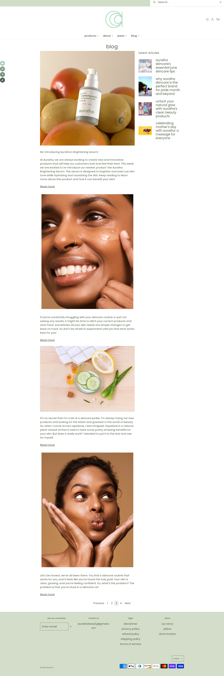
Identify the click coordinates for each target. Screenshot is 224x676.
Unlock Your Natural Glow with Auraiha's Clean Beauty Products (166, 108)
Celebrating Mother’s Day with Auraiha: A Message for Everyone (167, 130)
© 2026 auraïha (46, 667)
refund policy (130, 634)
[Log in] (212, 19)
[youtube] (2, 63)
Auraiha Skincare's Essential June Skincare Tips (166, 65)
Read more (47, 186)
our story (167, 624)
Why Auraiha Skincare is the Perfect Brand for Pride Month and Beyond (168, 86)
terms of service (130, 644)
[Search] (220, 2)
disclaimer (130, 624)
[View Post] (87, 98)
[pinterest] (2, 74)
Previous (98, 603)
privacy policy (130, 629)
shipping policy (130, 639)
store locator (167, 634)
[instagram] (2, 68)
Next (128, 603)
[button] (178, 659)
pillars (167, 629)
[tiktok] (2, 80)
